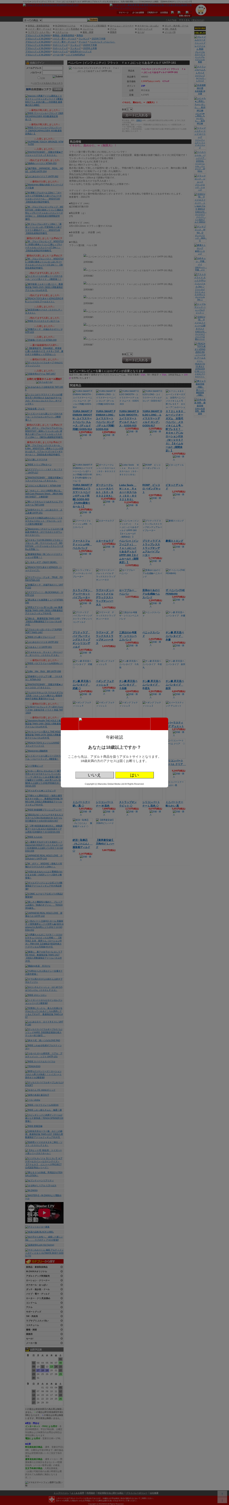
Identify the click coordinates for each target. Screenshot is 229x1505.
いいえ (94, 775)
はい (134, 775)
